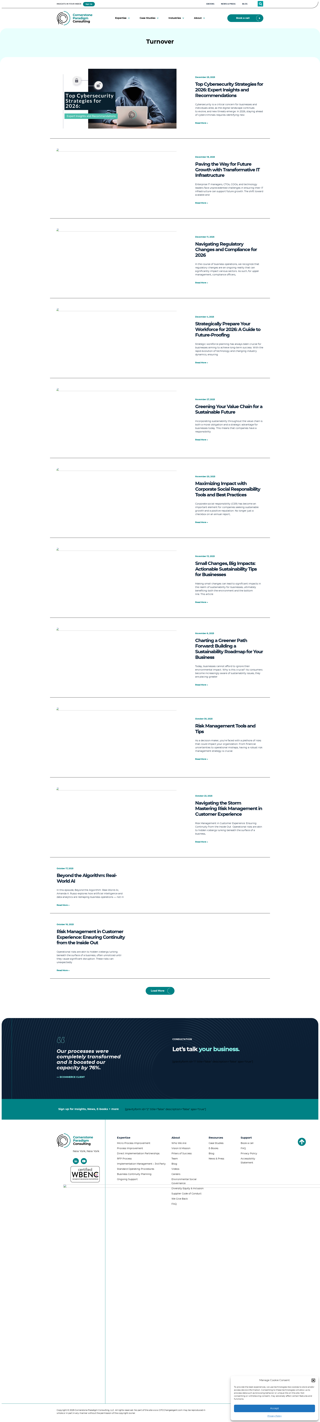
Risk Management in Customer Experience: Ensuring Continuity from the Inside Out (91, 937)
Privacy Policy (275, 1416)
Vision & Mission (181, 1148)
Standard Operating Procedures (135, 1169)
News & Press (216, 1159)
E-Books (213, 1148)
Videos (175, 1169)
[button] (313, 1380)
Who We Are (179, 1143)
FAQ (174, 1204)
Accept (274, 1408)
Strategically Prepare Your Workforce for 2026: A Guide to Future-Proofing (227, 330)
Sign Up (89, 4)
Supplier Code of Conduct (187, 1194)
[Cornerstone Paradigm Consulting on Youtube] (84, 1161)
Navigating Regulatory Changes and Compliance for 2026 (226, 250)
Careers (176, 1174)
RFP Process (124, 1159)
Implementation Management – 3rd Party (141, 1164)
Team (175, 1159)
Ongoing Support (127, 1179)
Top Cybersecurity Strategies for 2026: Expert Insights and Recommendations (229, 90)
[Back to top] (302, 1142)
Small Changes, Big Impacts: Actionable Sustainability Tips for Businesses (226, 569)
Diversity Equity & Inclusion (188, 1188)
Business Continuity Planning (134, 1174)
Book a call (247, 1143)
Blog (174, 1164)
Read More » (201, 123)
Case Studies (216, 1143)
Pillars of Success (182, 1153)
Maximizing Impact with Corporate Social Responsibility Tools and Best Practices (227, 489)
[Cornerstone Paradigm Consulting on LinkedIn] (76, 1161)
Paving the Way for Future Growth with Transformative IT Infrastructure (227, 170)
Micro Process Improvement (133, 1143)
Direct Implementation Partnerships (138, 1153)
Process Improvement (130, 1148)
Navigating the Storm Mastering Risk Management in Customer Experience (228, 809)
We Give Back (180, 1199)
